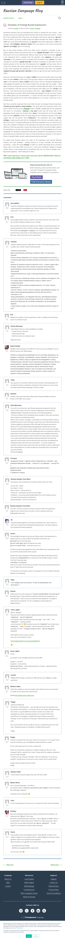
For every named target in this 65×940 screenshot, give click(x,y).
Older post (9, 865)
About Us (8, 879)
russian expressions (13, 155)
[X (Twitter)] (27, 911)
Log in (39, 3)
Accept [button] (28, 936)
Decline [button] (36, 936)
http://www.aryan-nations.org (24, 695)
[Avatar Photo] (7, 203)
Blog (8, 882)
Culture (32, 28)
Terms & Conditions (54, 893)
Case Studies (29, 879)
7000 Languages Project (29, 893)
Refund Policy (54, 886)
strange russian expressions (29, 155)
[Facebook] (32, 911)
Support (54, 879)
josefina (16, 28)
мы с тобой (25, 158)
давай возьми (48, 155)
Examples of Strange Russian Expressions (27, 25)
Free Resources (29, 889)
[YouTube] (44, 911)
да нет (40, 155)
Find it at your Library (41, 182)
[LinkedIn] (38, 911)
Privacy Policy (19, 928)
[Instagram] (21, 911)
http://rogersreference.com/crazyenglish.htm (25, 641)
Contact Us (54, 882)
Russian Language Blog (23, 10)
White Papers (29, 882)
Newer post (55, 865)
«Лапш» (26, 108)
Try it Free (28, 3)
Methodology (29, 886)
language (37, 28)
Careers (8, 886)
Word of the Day (29, 897)
